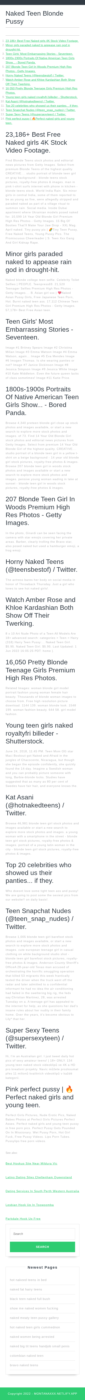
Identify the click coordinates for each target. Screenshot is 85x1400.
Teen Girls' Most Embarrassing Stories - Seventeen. (39, 53)
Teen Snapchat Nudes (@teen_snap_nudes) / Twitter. (41, 110)
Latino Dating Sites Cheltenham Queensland (39, 1177)
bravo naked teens (24, 1365)
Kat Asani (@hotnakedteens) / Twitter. (30, 101)
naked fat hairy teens (26, 1289)
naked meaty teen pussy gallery (34, 1318)
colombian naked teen (27, 1355)
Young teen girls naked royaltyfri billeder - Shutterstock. (42, 97)
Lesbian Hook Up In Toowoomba (30, 1204)
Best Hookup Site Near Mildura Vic (31, 1163)
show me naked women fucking (34, 1308)
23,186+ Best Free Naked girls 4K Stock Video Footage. (42, 40)
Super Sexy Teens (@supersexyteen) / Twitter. (36, 114)
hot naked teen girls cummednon (35, 1327)
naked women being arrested (32, 1336)
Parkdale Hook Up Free (23, 1218)
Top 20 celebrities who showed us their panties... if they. (42, 105)
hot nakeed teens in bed (28, 1280)
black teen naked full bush (30, 1299)
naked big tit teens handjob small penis (40, 1346)
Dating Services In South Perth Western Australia (42, 1191)
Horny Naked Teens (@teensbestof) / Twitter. (35, 75)
